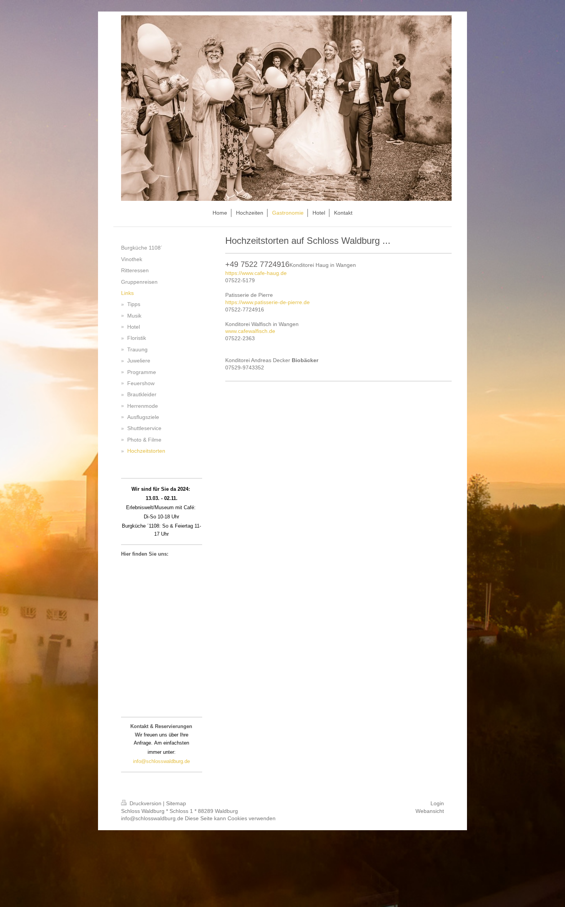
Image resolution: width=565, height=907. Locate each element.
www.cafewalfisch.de (250, 331)
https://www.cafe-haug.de (256, 273)
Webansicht (429, 811)
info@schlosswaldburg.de (161, 761)
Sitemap (176, 803)
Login (437, 803)
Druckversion (145, 803)
